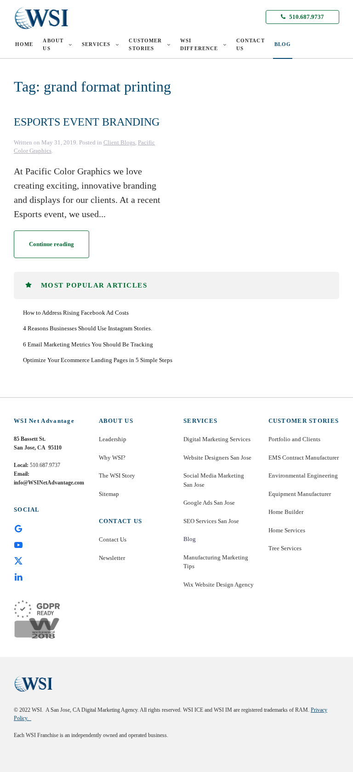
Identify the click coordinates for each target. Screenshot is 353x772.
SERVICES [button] (96, 44)
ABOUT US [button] (53, 44)
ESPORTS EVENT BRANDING (86, 122)
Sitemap (109, 493)
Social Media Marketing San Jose (213, 480)
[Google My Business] (18, 527)
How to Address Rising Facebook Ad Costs (76, 312)
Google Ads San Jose (209, 502)
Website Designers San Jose (217, 457)
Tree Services (285, 548)
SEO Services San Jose (211, 521)
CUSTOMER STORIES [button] (145, 44)
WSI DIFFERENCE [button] (199, 44)
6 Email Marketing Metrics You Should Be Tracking (88, 344)
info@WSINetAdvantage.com (49, 482)
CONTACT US (250, 44)
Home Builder (285, 511)
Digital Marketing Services (217, 439)
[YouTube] (18, 544)
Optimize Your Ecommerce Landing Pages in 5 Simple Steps (97, 360)
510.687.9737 (306, 16)
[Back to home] (41, 18)
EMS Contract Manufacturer (303, 457)
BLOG (282, 44)
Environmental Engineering (303, 475)
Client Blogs (119, 142)
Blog (189, 539)
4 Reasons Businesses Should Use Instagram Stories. (87, 328)
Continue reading (51, 244)
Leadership (112, 439)
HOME (24, 44)
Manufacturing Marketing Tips (215, 562)
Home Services (286, 530)
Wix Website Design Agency (218, 584)
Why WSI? (112, 457)
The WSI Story (117, 475)
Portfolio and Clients (294, 439)
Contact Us (112, 539)
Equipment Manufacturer (299, 493)
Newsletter (112, 557)
